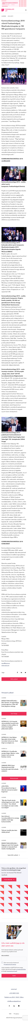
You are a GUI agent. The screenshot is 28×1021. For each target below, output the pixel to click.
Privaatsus (16, 1014)
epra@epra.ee (5, 663)
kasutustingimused (12, 971)
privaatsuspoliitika (21, 969)
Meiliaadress (5, 955)
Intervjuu (4, 748)
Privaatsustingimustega (10, 964)
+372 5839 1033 (14, 993)
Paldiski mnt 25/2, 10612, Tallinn (14, 997)
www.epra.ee (5, 665)
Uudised (3, 16)
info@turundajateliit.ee (14, 1001)
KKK (10, 1014)
